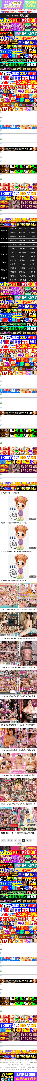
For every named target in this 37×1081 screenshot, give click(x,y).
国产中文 (13, 276)
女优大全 (22, 264)
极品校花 (13, 280)
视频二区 (4, 238)
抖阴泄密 (32, 272)
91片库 (12, 264)
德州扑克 (32, 252)
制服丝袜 (22, 240)
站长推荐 (4, 246)
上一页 (10, 840)
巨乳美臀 (32, 236)
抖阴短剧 (22, 280)
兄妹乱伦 (22, 276)
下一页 (29, 840)
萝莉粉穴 (22, 272)
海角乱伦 (32, 268)
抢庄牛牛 (22, 252)
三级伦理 (13, 236)
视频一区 (4, 230)
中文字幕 (22, 236)
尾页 (19, 843)
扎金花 (22, 256)
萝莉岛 (32, 264)
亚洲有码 (13, 232)
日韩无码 (32, 280)
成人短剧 (32, 276)
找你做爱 (32, 244)
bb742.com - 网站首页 (18, 15)
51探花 (32, 260)
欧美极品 (22, 232)
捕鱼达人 (13, 252)
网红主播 (22, 229)
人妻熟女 (13, 240)
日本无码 (32, 229)
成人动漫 (32, 232)
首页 (3, 840)
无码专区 (4, 270)
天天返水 (32, 256)
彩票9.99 (13, 256)
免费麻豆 (13, 272)
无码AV (4, 262)
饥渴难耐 (22, 244)
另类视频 (32, 240)
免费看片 (13, 268)
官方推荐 (4, 254)
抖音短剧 (13, 260)
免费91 (22, 268)
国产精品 (13, 229)
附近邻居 (13, 244)
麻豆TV (22, 260)
